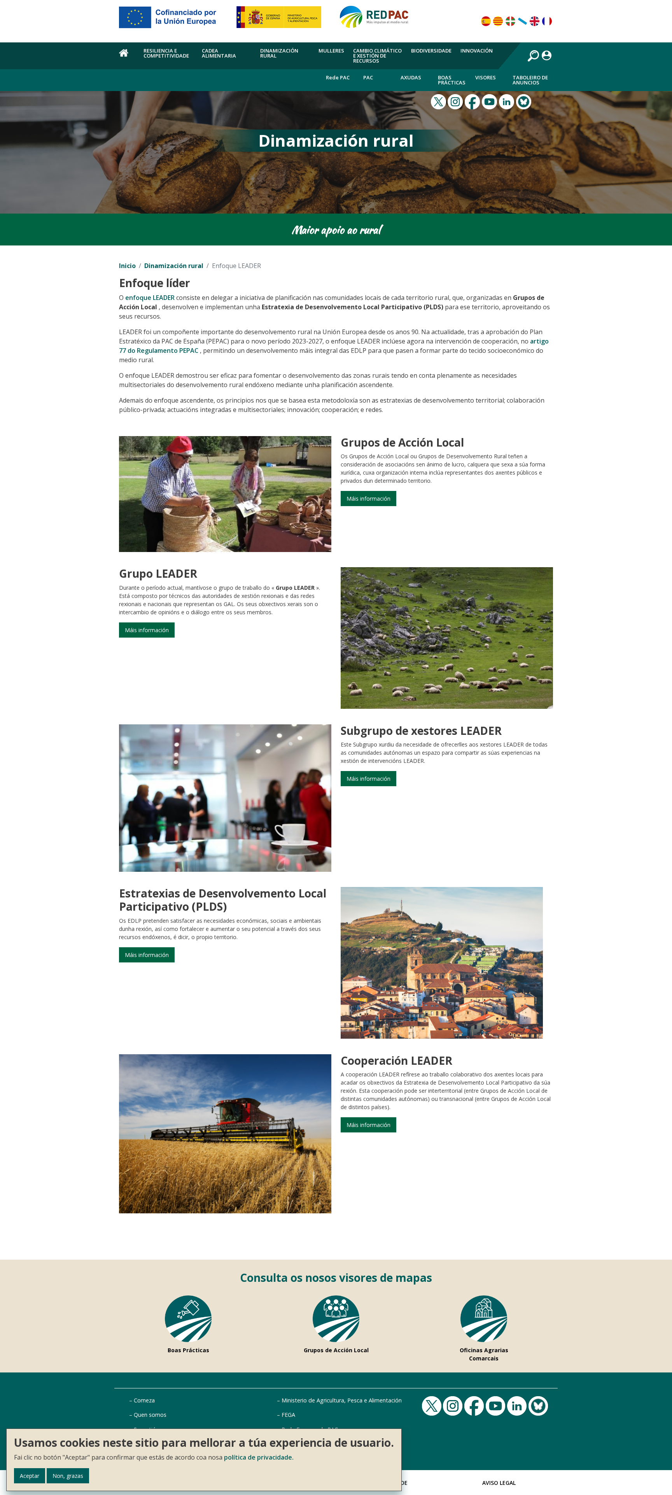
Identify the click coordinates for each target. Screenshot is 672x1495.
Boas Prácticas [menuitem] (452, 80)
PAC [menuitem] (368, 77)
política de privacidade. (259, 1457)
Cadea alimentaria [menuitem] (219, 53)
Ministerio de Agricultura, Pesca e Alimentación (342, 1400)
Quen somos (150, 1414)
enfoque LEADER (150, 297)
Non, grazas (67, 1475)
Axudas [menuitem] (411, 77)
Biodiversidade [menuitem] (431, 50)
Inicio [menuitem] (127, 57)
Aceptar (29, 1475)
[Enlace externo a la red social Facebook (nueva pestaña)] (473, 101)
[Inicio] (378, 20)
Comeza (144, 1400)
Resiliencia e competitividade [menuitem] (166, 53)
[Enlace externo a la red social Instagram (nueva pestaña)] (456, 101)
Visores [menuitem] (485, 77)
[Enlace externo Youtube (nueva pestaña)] (490, 101)
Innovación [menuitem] (476, 50)
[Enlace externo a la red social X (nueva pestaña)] (439, 101)
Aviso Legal (499, 1482)
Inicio (127, 265)
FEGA (288, 1414)
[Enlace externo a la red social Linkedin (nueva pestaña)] (507, 101)
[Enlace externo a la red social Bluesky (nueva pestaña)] (524, 101)
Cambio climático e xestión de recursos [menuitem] (377, 55)
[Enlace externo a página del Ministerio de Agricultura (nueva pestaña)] (281, 20)
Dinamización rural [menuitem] (279, 53)
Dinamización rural (173, 265)
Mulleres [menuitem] (331, 50)
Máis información (368, 498)
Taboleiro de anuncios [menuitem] (530, 80)
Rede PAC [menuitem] (338, 77)
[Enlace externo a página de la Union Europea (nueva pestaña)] (173, 20)
